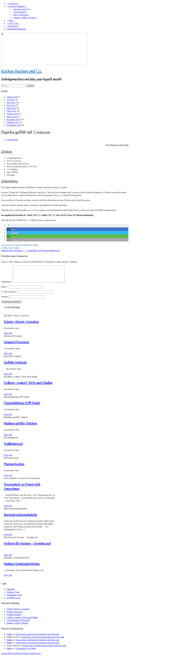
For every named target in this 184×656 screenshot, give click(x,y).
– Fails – (10, 20)
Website (4, 296)
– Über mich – (12, 26)
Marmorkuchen (14, 464)
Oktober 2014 (12, 122)
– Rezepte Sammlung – (16, 6)
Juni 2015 (10, 102)
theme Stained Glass (31, 653)
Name (4, 286)
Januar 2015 (12, 116)
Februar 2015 (12, 114)
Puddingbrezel (13, 444)
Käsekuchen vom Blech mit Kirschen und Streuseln (37, 634)
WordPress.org (13, 597)
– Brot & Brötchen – (21, 14)
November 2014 (13, 119)
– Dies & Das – (13, 23)
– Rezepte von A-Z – (22, 9)
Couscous (5, 245)
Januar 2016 (11, 97)
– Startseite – (13, 3)
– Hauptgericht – (19, 12)
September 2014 (13, 125)
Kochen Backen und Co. (21, 71)
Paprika (18, 245)
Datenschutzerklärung (16, 29)
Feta (12, 245)
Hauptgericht (12, 139)
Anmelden (10, 589)
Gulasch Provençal (16, 342)
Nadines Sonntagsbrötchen (22, 564)
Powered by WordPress (11, 653)
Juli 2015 (10, 99)
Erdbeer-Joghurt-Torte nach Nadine (28, 383)
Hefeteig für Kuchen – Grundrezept (27, 544)
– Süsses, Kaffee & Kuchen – (24, 17)
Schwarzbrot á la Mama (26, 648)
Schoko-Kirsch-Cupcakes (21, 322)
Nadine (16, 247)
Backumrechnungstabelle (20, 515)
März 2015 (11, 111)
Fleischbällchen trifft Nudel (22, 403)
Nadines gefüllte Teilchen (20, 423)
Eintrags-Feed (12, 592)
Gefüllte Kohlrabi (15, 363)
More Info (8, 333)
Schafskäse (27, 245)
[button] (8, 226)
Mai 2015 (10, 105)
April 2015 (11, 108)
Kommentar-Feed (14, 595)
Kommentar (6, 281)
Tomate (35, 245)
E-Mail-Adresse (9, 291)
